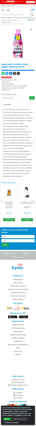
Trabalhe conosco (18, 299)
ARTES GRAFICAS (18, 325)
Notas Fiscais (19, 257)
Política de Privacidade (18, 286)
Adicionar (10, 219)
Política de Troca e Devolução (18, 289)
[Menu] (2, 10)
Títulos (27, 253)
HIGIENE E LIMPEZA (18, 338)
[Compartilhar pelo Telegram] (6, 73)
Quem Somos (18, 283)
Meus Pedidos (11, 253)
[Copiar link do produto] (18, 73)
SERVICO (18, 354)
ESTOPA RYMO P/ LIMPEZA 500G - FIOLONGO (9, 203)
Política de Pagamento (18, 296)
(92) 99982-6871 (19, 382)
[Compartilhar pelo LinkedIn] (10, 73)
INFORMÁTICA (18, 341)
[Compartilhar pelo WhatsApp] (3, 73)
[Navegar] (2, 201)
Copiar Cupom (30, 2)
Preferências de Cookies (11, 422)
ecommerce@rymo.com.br (19, 385)
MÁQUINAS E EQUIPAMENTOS (18, 345)
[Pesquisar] (32, 14)
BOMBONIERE (18, 331)
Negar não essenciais (20, 419)
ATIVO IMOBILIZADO (18, 328)
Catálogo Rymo (18, 279)
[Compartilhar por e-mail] (14, 73)
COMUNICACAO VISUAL (18, 335)
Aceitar (7, 419)
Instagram (19, 392)
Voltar (32, 20)
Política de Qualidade (18, 293)
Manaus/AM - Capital (9, 6)
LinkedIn (19, 398)
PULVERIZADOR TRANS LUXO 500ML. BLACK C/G (27, 202)
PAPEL (18, 348)
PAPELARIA (18, 351)
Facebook (19, 395)
